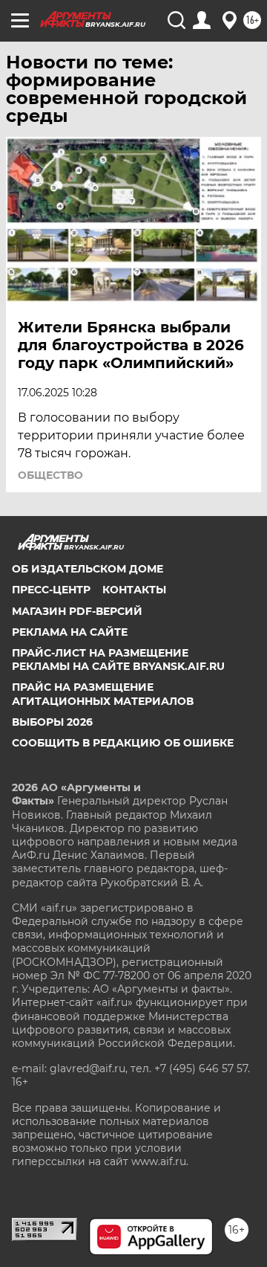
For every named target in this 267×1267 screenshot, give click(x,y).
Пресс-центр (51, 589)
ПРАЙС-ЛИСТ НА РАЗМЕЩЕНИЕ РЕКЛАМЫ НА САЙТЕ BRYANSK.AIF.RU (118, 659)
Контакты (134, 589)
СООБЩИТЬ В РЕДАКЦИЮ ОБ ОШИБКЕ (123, 742)
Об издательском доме (87, 569)
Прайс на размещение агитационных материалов (103, 693)
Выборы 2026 (52, 722)
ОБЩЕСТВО (50, 475)
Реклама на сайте (70, 632)
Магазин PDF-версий (77, 611)
